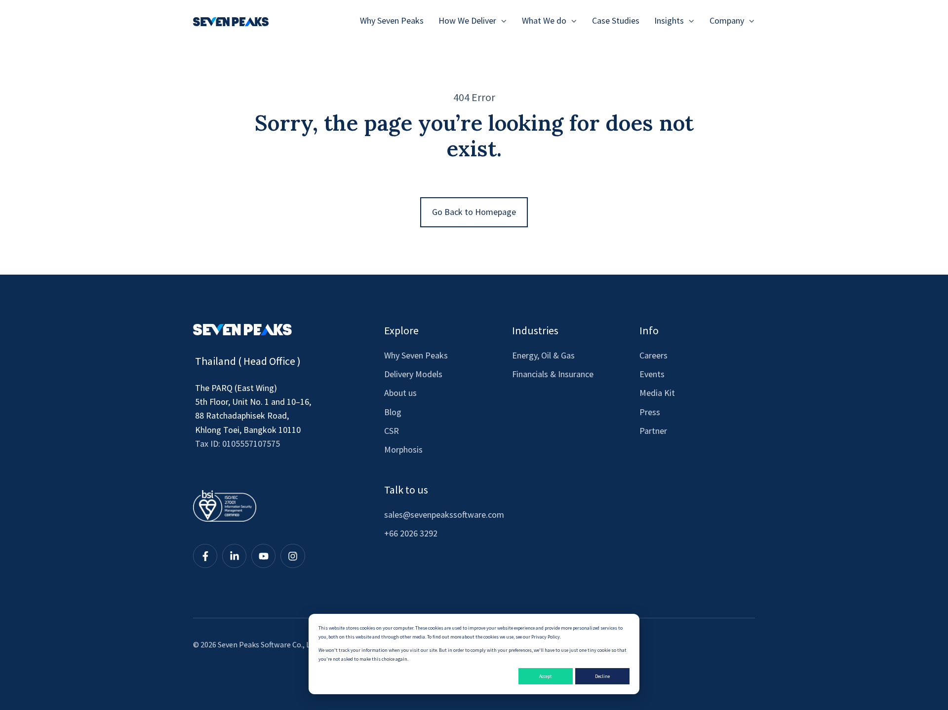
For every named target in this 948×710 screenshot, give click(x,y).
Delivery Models (413, 374)
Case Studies (615, 20)
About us (400, 392)
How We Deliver (467, 20)
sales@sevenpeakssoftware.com (444, 514)
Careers (653, 355)
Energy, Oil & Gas (543, 355)
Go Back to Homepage (474, 211)
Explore (401, 330)
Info (649, 330)
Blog (392, 412)
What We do (544, 20)
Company (727, 20)
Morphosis (403, 449)
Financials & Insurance (552, 374)
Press (649, 412)
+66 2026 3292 (410, 533)
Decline (602, 676)
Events (652, 374)
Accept (545, 676)
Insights (669, 20)
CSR (391, 430)
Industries (535, 330)
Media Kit (657, 392)
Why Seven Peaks (392, 20)
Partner (653, 430)
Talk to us (406, 490)
